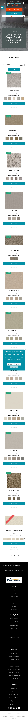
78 (14, 555)
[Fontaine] (12, 178)
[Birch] (20, 298)
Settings (14, 367)
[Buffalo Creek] (16, 138)
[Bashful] (9, 538)
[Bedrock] (16, 178)
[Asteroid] (18, 218)
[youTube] (19, 708)
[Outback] (14, 240)
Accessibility (5, 716)
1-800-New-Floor (18, 570)
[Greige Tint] (18, 498)
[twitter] (11, 708)
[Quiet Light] (12, 138)
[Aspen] (12, 298)
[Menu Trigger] (2, 7)
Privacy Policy (12, 716)
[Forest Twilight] (16, 258)
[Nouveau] (17, 538)
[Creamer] (13, 538)
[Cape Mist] (20, 178)
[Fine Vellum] (23, 98)
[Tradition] (18, 418)
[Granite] (16, 298)
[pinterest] (16, 708)
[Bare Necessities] (16, 338)
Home (3, 16)
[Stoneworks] (18, 98)
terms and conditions (12, 359)
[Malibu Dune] (14, 200)
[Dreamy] (14, 458)
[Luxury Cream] (14, 218)
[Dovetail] (14, 98)
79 (16, 555)
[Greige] (18, 458)
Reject (18, 364)
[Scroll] (14, 418)
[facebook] (8, 708)
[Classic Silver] (14, 80)
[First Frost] (14, 120)
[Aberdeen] (10, 98)
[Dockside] (14, 498)
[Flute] (20, 138)
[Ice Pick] (20, 378)
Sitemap (14, 718)
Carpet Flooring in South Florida (12, 16)
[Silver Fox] (20, 338)
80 (18, 555)
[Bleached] (10, 458)
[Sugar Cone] (16, 378)
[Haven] (12, 338)
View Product (14, 103)
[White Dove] (14, 320)
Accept (10, 364)
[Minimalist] (14, 440)
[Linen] (7, 378)
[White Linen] (14, 400)
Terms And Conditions (21, 716)
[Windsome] (12, 378)
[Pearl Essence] (10, 418)
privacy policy (16, 358)
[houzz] (14, 708)
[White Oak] (14, 280)
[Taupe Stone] (23, 458)
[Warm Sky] (14, 480)
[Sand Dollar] (14, 160)
